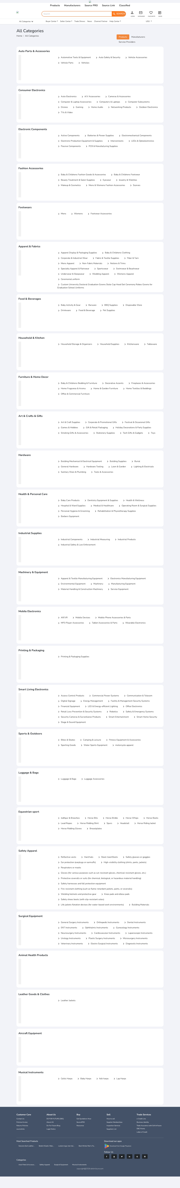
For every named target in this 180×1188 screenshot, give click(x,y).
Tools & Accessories (101, 472)
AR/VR (62, 617)
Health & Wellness (133, 500)
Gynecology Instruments (125, 927)
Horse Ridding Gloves (69, 828)
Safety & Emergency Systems (138, 711)
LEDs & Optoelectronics (141, 141)
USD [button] (148, 21)
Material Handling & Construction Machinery (80, 589)
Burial (135, 461)
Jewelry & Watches (126, 180)
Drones (62, 107)
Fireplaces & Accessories (141, 383)
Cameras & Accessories (117, 96)
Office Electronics (132, 706)
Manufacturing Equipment (121, 583)
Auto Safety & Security (107, 57)
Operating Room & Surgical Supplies (137, 505)
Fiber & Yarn (131, 258)
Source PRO (91, 5)
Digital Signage (66, 701)
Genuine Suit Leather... (27, 1146)
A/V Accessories (90, 96)
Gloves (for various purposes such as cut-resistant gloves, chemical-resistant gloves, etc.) (101, 873)
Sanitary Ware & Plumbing (71, 472)
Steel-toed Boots (108, 857)
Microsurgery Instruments (133, 938)
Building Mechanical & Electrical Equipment (79, 461)
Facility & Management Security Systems (128, 701)
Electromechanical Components (135, 135)
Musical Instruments (79, 1165)
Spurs (107, 823)
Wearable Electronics (134, 623)
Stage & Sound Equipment (71, 722)
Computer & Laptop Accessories (74, 102)
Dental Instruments (134, 922)
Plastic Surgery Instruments (100, 938)
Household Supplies (107, 344)
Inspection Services (113, 1126)
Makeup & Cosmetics (69, 185)
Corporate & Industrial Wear (72, 258)
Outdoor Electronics (146, 107)
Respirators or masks (69, 867)
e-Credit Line (141, 1119)
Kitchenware (131, 344)
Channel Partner (100, 21)
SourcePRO (81, 1122)
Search (119, 13)
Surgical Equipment (61, 1165)
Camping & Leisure (90, 740)
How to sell (111, 1119)
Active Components (68, 135)
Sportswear (100, 268)
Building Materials (138, 904)
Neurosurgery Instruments (71, 933)
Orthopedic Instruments (106, 922)
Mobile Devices (81, 617)
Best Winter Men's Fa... (87, 1146)
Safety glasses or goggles (136, 857)
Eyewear (105, 180)
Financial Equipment (68, 706)
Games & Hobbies (67, 427)
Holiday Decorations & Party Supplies (131, 427)
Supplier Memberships (114, 1122)
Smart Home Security (145, 717)
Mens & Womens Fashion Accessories (105, 185)
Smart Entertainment (117, 717)
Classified (124, 5)
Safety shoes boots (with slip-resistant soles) (80, 899)
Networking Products (119, 107)
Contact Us (20, 1119)
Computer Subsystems (137, 102)
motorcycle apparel (122, 745)
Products (55, 5)
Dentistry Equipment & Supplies (101, 500)
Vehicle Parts (65, 63)
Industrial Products (125, 539)
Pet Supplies (107, 310)
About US (50, 1122)
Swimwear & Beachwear (125, 268)
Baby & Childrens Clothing (115, 252)
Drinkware (64, 310)
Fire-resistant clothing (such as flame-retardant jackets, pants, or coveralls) (94, 889)
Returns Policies (22, 1126)
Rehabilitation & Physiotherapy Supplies (115, 511)
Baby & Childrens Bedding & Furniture (77, 383)
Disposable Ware (132, 305)
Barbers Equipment (68, 516)
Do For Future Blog (53, 1126)
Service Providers (127, 42)
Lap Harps (119, 1078)
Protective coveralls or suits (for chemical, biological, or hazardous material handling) (99, 878)
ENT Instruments (67, 927)
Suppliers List (111, 1129)
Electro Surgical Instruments (102, 943)
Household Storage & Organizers (74, 344)
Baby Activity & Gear (69, 305)
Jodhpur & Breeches (68, 818)
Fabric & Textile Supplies (105, 258)
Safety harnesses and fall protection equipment (81, 883)
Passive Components (69, 146)
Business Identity (143, 1122)
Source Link (108, 5)
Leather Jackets (66, 1000)
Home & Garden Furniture (104, 388)
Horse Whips (130, 818)
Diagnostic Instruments (135, 943)
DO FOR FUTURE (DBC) (55, 1119)
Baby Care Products (68, 500)
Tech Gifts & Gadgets (131, 433)
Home (19, 35)
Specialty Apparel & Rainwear (73, 268)
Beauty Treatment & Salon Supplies (76, 180)
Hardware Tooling (93, 466)
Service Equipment (117, 589)
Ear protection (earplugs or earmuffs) (76, 862)
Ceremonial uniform (68, 279)
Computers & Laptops (108, 102)
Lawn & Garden (117, 466)
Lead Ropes (64, 823)
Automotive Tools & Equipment (74, 57)
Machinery (96, 583)
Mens (61, 213)
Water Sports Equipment (93, 745)
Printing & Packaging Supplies (73, 656)
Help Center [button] (114, 21)
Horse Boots (150, 818)
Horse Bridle (110, 818)
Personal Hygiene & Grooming (73, 511)
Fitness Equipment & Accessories (123, 740)
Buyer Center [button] (51, 21)
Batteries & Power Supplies (99, 135)
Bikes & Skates (66, 740)
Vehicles (83, 63)
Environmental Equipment (71, 583)
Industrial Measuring (98, 539)
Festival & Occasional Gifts (135, 422)
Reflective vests (66, 857)
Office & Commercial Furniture (73, 394)
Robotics (112, 711)
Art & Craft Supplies (68, 422)
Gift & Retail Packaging (95, 427)
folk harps (102, 1078)
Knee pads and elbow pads (115, 894)
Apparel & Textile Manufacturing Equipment (80, 578)
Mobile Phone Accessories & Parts (112, 617)
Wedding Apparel (99, 274)
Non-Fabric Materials (90, 263)
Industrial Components (69, 539)
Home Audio (95, 107)
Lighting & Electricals (142, 466)
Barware (90, 305)
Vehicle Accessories (136, 57)
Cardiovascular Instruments (105, 933)
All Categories (25, 21)
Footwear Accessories (99, 213)
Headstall (122, 823)
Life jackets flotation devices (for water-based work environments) (90, 904)
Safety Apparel (45, 1165)
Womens (76, 213)
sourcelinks (20, 1129)
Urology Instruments (69, 938)
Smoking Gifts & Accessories (72, 433)
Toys (151, 433)
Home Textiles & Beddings (136, 388)
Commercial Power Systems (103, 695)
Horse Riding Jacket (144, 823)
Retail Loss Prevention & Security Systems (79, 711)
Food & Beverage (85, 310)
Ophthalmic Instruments (94, 927)
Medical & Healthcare (102, 505)
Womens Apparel (123, 274)
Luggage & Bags (66, 779)
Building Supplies (116, 461)
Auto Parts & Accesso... (27, 1165)
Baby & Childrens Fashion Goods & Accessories (81, 174)
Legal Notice (51, 1129)
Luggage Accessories (92, 779)
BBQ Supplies (109, 305)
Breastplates (94, 828)
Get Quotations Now (84, 1119)
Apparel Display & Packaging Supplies (77, 252)
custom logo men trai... (66, 1146)
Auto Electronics (67, 96)
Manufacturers (72, 5)
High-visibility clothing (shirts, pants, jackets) (123, 862)
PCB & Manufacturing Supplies (101, 146)
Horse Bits (91, 818)
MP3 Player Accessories (70, 623)
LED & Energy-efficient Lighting (101, 706)
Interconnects (115, 141)
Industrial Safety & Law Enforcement (76, 544)
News (89, 21)
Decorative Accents (112, 383)
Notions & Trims (116, 263)
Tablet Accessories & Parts (102, 623)
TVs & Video (65, 112)
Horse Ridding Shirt (87, 823)
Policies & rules (22, 1122)
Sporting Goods (66, 745)
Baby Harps (84, 1078)
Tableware (150, 344)
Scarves (134, 185)
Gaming (77, 107)
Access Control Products (70, 695)
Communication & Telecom (137, 695)
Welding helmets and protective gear (76, 894)
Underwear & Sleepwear (70, 274)
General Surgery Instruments (73, 922)
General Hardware (67, 466)
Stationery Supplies (104, 433)
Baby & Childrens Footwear (125, 174)
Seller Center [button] (65, 21)
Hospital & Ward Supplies (71, 505)
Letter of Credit (142, 1132)
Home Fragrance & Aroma (71, 388)
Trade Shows (79, 21)
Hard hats (86, 857)
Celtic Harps (64, 1078)
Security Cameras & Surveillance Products (79, 717)
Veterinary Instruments (70, 943)
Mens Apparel (65, 263)
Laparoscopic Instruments (138, 933)
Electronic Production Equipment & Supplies (80, 141)
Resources (80, 1126)
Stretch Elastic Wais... (46, 1146)
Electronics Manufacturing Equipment (126, 578)
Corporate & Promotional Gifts (100, 422)
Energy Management (91, 701)
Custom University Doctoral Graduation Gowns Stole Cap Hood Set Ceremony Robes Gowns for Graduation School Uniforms (104, 286)
